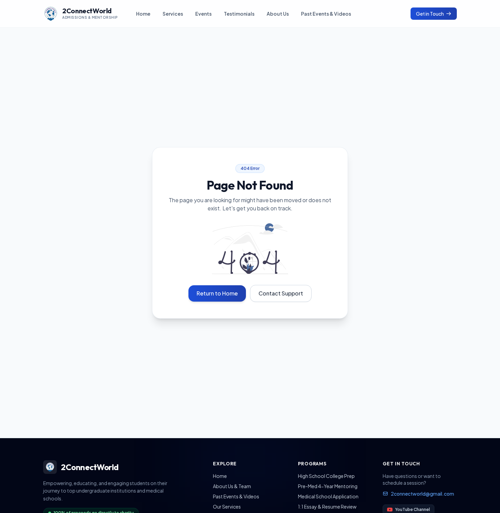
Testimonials (239, 14)
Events (203, 14)
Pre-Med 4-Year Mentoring (327, 486)
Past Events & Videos (326, 14)
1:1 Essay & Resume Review (327, 506)
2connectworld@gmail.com (422, 494)
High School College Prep (326, 476)
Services (173, 14)
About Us (278, 14)
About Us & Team (232, 486)
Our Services (227, 506)
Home (143, 14)
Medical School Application (328, 496)
